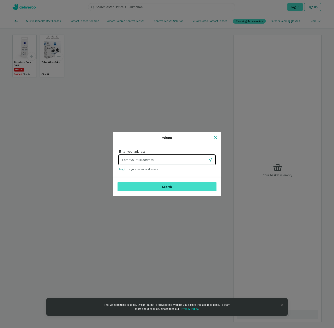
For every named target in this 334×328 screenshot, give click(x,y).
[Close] (215, 137)
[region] (167, 307)
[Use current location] (210, 160)
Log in (122, 169)
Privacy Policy (189, 309)
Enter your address (132, 151)
